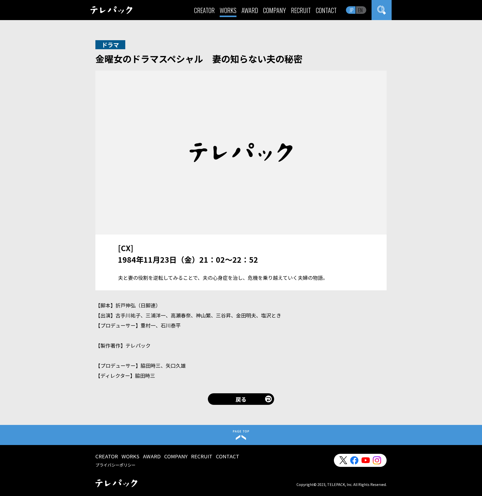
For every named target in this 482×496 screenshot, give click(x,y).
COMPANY (274, 10)
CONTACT (326, 10)
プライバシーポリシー (115, 465)
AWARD (250, 10)
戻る (241, 399)
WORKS (228, 10)
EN (360, 10)
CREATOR (204, 10)
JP (351, 10)
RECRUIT (301, 10)
